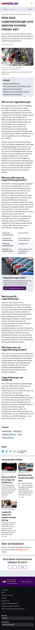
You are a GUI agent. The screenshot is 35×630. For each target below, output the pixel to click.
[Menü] (31, 3)
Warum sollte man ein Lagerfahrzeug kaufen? (17, 86)
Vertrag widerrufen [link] (7, 595)
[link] (14, 288)
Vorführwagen (7, 127)
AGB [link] (3, 592)
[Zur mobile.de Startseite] (10, 3)
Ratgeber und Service (9, 9)
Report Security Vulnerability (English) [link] (13, 609)
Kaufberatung (6, 431)
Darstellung (5, 622)
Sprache (4, 615)
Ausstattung (17, 431)
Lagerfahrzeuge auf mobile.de (12, 94)
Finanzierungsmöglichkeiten (11, 367)
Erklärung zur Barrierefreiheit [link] (10, 606)
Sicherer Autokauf (8, 438)
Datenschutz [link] (5, 601)
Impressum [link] (5, 590)
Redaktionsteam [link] (23, 550)
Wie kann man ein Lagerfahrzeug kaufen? (16, 92)
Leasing (20, 360)
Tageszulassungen (10, 147)
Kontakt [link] (4, 598)
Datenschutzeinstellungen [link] (10, 603)
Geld (19, 434)
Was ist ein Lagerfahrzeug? (11, 83)
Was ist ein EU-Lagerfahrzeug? (12, 89)
